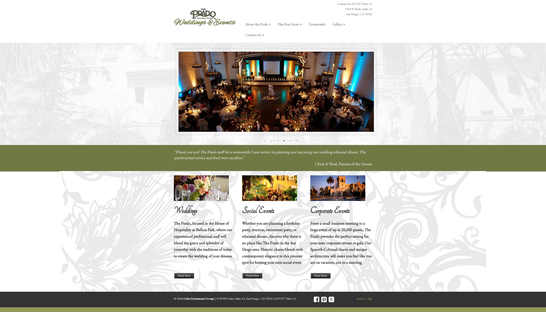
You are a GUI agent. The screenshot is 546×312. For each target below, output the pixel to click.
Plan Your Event (288, 24)
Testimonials (317, 24)
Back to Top (364, 298)
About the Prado (256, 24)
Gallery (337, 24)
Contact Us (253, 35)
